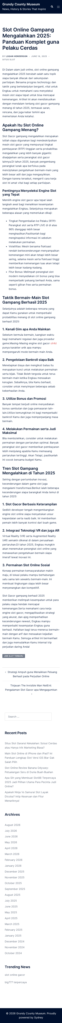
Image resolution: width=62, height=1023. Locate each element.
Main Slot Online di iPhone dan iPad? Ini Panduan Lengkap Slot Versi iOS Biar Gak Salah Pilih (29, 758)
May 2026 (11, 842)
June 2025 (11, 906)
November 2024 (14, 947)
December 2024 (14, 941)
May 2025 (11, 912)
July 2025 (11, 900)
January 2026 (13, 865)
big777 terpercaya (16, 982)
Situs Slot (8, 59)
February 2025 (13, 929)
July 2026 (11, 830)
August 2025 (12, 894)
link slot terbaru (13, 656)
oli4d (54, 343)
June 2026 (11, 836)
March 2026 (12, 854)
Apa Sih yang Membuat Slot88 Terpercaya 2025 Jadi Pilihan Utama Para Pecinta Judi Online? (30, 782)
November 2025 (14, 877)
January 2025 (13, 935)
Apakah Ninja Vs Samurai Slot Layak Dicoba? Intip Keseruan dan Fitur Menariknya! (26, 796)
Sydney (38, 1017)
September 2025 (15, 889)
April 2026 (11, 848)
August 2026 (12, 824)
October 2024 (13, 953)
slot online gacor (15, 974)
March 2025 (12, 924)
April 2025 (11, 918)
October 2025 (13, 883)
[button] (52, 7)
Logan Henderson (17, 56)
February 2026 (13, 859)
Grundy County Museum (21, 4)
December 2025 (14, 871)
